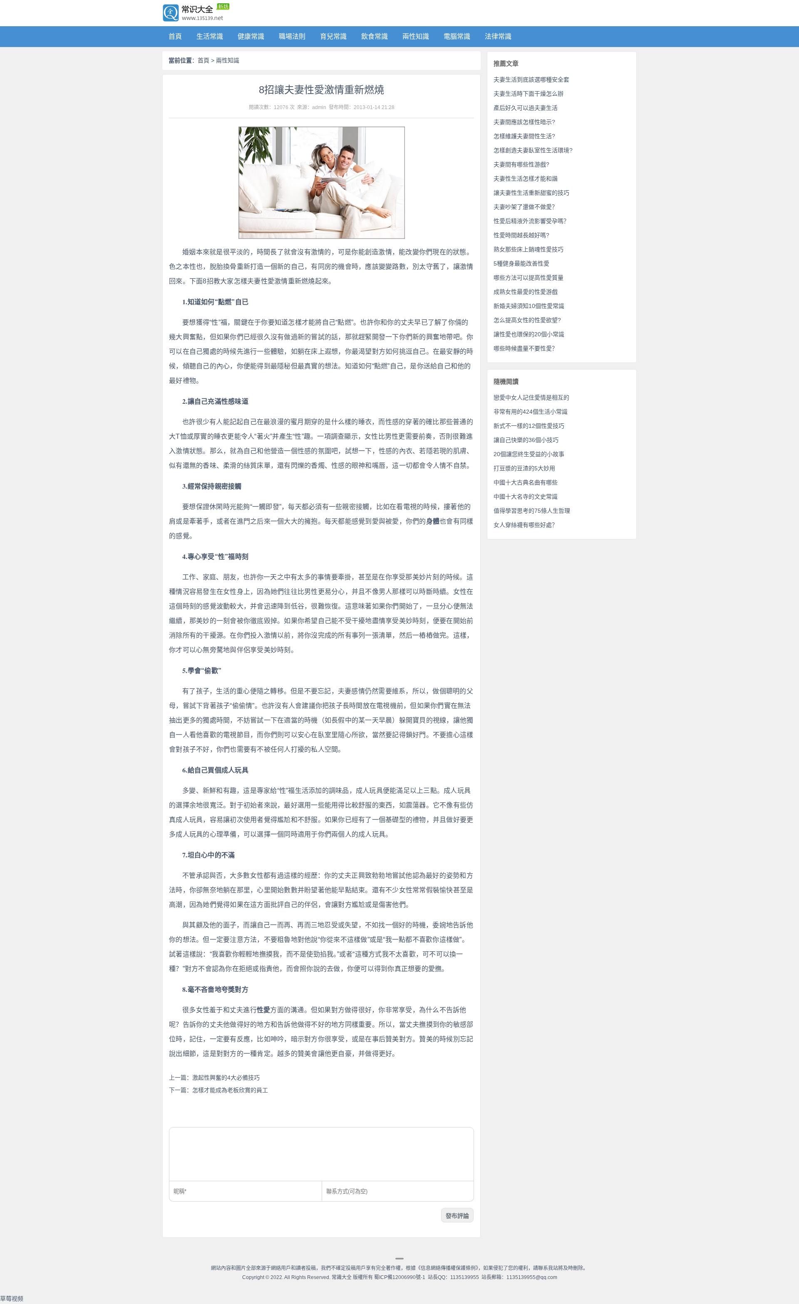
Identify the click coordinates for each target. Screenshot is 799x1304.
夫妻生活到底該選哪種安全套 (531, 79)
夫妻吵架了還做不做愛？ (526, 207)
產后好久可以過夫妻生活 (526, 107)
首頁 (175, 36)
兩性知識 (415, 36)
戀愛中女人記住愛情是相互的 (531, 397)
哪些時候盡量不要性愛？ (526, 348)
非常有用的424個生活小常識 (531, 411)
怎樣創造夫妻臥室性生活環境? (533, 150)
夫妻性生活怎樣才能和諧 (526, 178)
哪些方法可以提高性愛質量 (528, 277)
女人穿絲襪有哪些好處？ (526, 525)
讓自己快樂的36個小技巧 (526, 440)
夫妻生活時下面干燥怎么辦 (528, 93)
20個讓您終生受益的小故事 (529, 454)
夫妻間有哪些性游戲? (521, 164)
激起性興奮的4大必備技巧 (226, 1077)
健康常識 (251, 36)
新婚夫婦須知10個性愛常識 (529, 306)
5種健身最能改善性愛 (521, 263)
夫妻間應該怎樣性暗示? (524, 122)
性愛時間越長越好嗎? (521, 235)
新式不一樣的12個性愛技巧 (529, 425)
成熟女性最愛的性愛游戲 (526, 291)
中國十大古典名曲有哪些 (526, 482)
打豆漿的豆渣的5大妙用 (524, 468)
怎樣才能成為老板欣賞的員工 (230, 1090)
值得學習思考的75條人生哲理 (532, 510)
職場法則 (292, 36)
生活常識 (209, 36)
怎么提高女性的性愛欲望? (527, 320)
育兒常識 (333, 36)
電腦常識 (457, 36)
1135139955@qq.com (531, 1277)
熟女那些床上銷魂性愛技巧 (528, 249)
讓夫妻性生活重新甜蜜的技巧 (531, 192)
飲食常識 (374, 36)
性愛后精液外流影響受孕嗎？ (531, 221)
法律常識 (498, 36)
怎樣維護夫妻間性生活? (524, 136)
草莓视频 (11, 1298)
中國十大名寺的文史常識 (526, 496)
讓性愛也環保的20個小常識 (529, 334)
